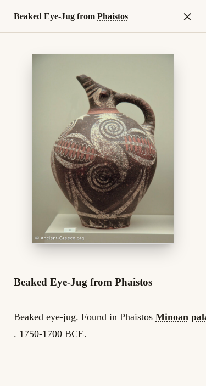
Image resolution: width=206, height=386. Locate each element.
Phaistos (112, 16)
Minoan (171, 316)
